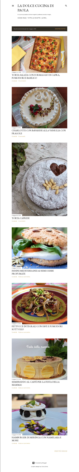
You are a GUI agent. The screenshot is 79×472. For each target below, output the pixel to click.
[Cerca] (66, 5)
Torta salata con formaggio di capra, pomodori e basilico (36, 76)
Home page (22, 18)
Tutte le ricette (34, 18)
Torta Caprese (21, 218)
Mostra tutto (60, 29)
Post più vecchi (61, 451)
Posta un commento (24, 276)
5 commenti (21, 136)
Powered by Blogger (41, 463)
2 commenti (21, 221)
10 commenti (22, 81)
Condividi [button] (14, 81)
